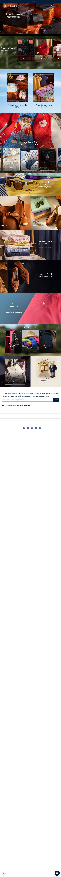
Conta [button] (3, 416)
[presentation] (30, 18)
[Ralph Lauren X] (36, 428)
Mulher (17, 110)
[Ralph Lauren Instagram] (24, 428)
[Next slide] (57, 49)
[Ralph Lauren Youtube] (32, 428)
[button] (51, 6)
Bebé (48, 110)
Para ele (25, 59)
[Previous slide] (19, 49)
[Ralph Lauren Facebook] (28, 428)
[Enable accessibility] (3, 873)
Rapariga (44, 110)
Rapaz (39, 110)
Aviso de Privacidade (14, 405)
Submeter (56, 399)
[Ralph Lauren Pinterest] (40, 428)
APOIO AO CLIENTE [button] (6, 421)
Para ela (43, 59)
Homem (13, 110)
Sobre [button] (3, 411)
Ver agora (45, 249)
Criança (34, 350)
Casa (14, 23)
